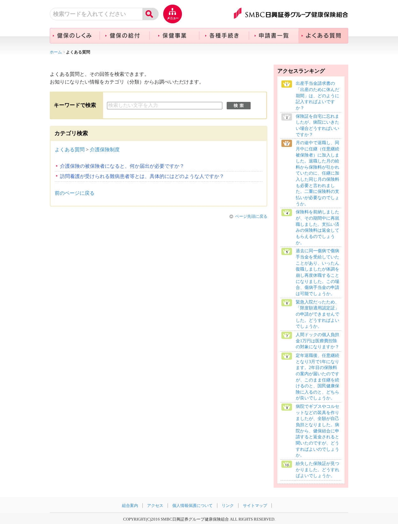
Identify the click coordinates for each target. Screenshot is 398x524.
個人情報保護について (192, 505)
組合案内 (130, 505)
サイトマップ (255, 505)
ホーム (56, 52)
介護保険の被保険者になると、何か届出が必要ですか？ (122, 166)
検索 (239, 105)
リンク (228, 505)
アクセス (155, 505)
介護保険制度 (105, 149)
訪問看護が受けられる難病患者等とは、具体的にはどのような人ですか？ (142, 176)
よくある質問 (70, 149)
